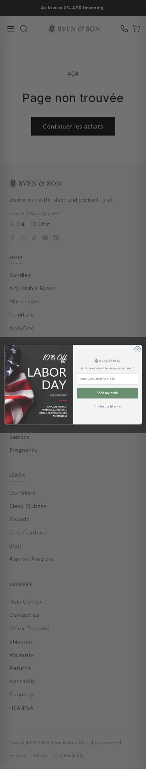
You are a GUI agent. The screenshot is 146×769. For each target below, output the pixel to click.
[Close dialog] (137, 349)
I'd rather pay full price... (107, 406)
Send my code (107, 393)
